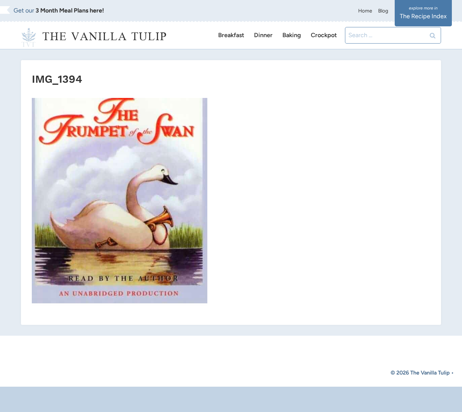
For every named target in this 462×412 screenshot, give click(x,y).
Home (365, 11)
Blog (383, 11)
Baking (291, 35)
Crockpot (324, 35)
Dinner (263, 35)
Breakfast (231, 35)
